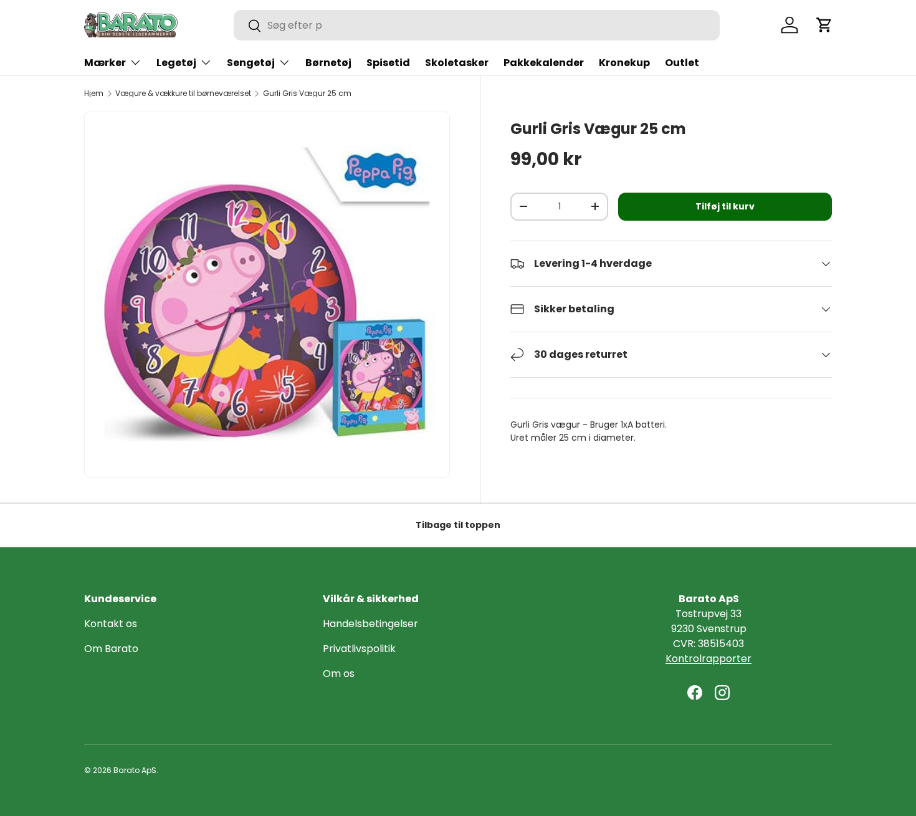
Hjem (93, 93)
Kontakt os (110, 624)
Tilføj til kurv (725, 206)
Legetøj (176, 62)
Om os (339, 673)
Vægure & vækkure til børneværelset (183, 93)
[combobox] (477, 25)
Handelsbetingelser (370, 624)
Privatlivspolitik (359, 648)
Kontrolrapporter (708, 658)
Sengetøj (251, 62)
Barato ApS (134, 770)
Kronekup (624, 62)
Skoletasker (457, 62)
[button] (824, 25)
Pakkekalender (543, 62)
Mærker (105, 62)
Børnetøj (328, 62)
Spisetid (388, 62)
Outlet (682, 62)
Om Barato (111, 648)
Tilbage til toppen (458, 525)
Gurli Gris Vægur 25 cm (307, 93)
